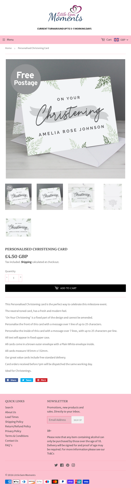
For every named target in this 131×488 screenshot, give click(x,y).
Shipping (26, 262)
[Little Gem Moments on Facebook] (62, 465)
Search (9, 407)
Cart (109, 39)
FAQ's (8, 445)
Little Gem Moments (24, 475)
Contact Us (11, 440)
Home (8, 48)
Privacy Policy (13, 431)
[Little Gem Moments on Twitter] (56, 465)
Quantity (10, 271)
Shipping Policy (14, 421)
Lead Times (12, 417)
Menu (10, 39)
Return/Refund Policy (18, 426)
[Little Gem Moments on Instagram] (73, 465)
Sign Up (78, 419)
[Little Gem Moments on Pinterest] (67, 465)
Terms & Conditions (16, 436)
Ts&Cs (50, 453)
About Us (10, 412)
